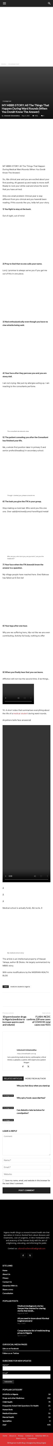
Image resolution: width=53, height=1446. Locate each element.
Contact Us (7, 1282)
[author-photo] (26, 1046)
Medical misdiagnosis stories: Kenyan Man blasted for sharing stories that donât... (31, 1308)
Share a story (8, 1289)
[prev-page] (4, 1122)
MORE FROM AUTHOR (35, 1078)
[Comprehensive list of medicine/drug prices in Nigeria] (9, 1335)
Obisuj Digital (41, 1443)
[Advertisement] (26, 34)
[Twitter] (11, 124)
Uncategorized (13, 64)
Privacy (5, 1278)
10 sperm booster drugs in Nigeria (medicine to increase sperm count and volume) (14, 1020)
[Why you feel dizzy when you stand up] (9, 1090)
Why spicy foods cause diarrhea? (31, 1098)
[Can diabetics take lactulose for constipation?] (9, 1114)
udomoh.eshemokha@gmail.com (31, 1248)
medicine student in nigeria (20, 987)
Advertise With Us (10, 1286)
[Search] (49, 3)
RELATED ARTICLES (13, 1078)
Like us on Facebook (11, 1348)
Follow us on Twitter (11, 1353)
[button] (4, 3)
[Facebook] (5, 124)
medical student (20, 713)
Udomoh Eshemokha (12, 116)
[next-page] (8, 1122)
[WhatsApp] (22, 124)
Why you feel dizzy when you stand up (33, 1085)
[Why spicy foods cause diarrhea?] (9, 1102)
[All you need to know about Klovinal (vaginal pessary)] (9, 1323)
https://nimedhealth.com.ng (26, 1053)
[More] (29, 124)
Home (3, 64)
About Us (6, 1274)
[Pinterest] (17, 124)
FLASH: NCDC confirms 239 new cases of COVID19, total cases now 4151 (38, 1020)
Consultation (8, 1293)
